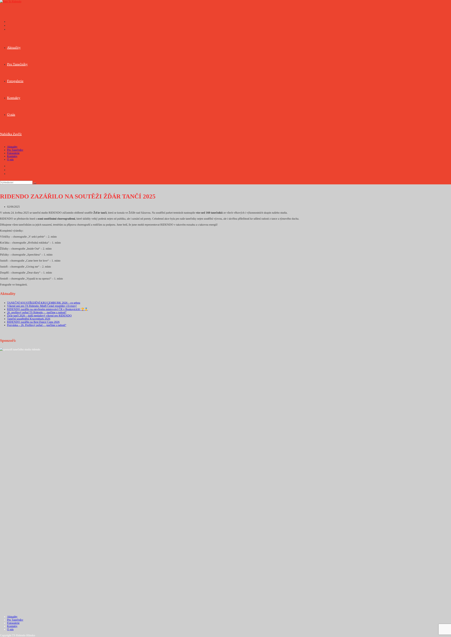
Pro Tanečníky (15, 149)
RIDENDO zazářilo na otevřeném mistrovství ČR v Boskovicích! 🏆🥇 (47, 309)
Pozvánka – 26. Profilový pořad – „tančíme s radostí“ (36, 325)
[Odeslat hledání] (34, 183)
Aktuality (12, 146)
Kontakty (12, 156)
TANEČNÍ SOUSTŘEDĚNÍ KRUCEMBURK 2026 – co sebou (43, 302)
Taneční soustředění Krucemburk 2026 (28, 318)
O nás (10, 159)
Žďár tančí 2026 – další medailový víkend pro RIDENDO (39, 315)
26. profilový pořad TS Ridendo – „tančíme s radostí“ (37, 312)
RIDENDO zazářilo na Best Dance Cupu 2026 (33, 321)
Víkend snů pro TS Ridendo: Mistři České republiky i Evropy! (42, 305)
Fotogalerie (13, 153)
